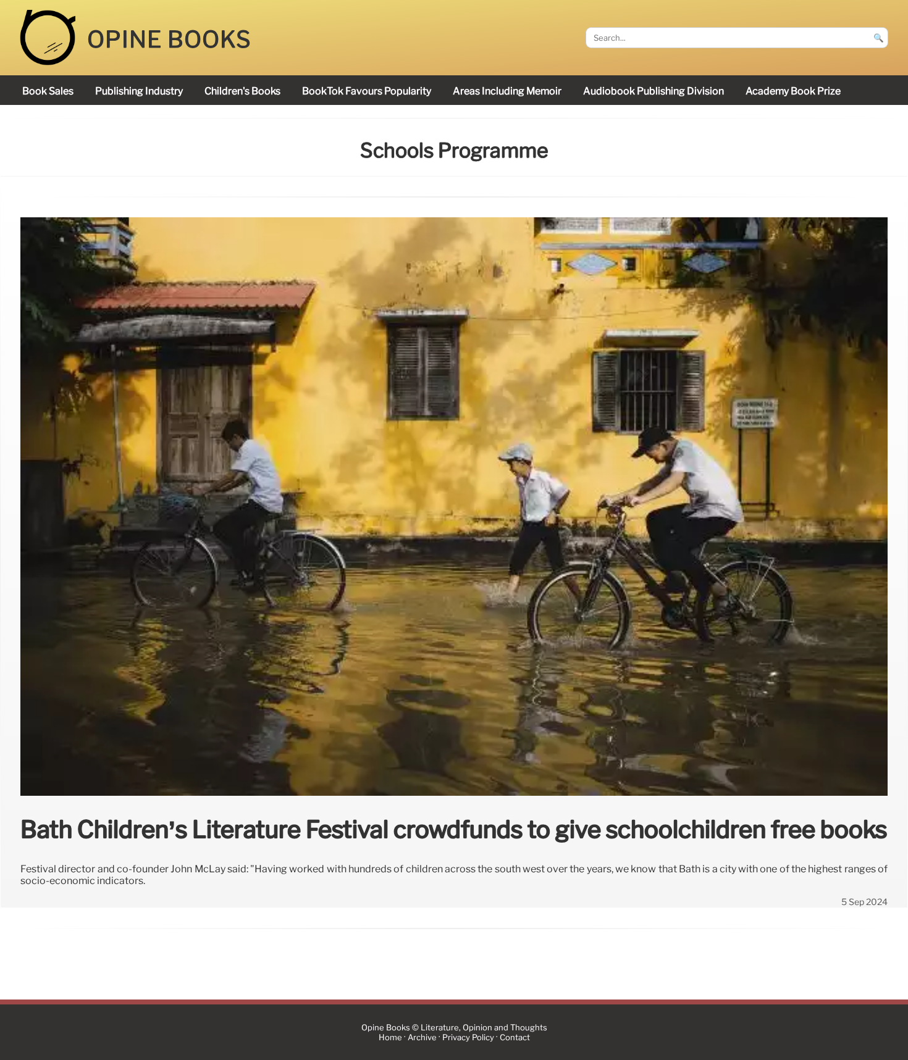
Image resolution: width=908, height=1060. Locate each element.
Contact (515, 1037)
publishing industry (139, 91)
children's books (242, 91)
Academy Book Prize (793, 91)
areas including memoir (507, 91)
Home (390, 1037)
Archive (422, 1037)
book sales (48, 91)
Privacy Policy (468, 1037)
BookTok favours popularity (366, 91)
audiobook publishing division (653, 91)
